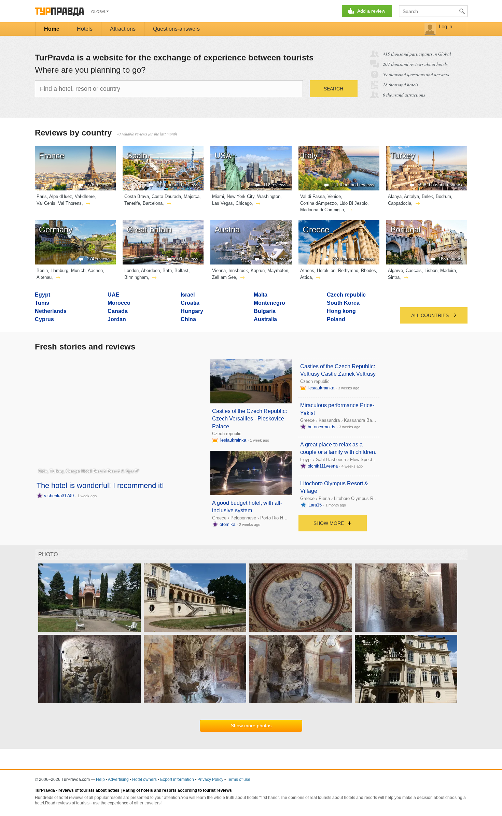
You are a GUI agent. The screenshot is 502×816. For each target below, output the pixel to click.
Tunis (42, 303)
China (188, 319)
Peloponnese (243, 517)
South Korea (343, 303)
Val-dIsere (85, 196)
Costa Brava (136, 196)
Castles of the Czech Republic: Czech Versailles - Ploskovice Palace (249, 418)
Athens (307, 270)
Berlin (42, 270)
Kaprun (258, 270)
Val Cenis (46, 203)
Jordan (117, 319)
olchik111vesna (323, 466)
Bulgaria (265, 311)
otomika (227, 524)
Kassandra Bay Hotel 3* (367, 420)
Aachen (95, 270)
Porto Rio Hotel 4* (278, 517)
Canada (118, 311)
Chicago (244, 203)
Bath (167, 270)
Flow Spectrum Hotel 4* (373, 459)
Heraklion (326, 270)
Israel (188, 295)
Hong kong (341, 311)
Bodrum (443, 196)
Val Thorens (70, 203)
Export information (177, 779)
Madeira (448, 270)
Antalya (411, 196)
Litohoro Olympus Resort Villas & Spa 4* (374, 498)
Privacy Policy (210, 779)
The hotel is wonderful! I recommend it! (100, 485)
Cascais (414, 270)
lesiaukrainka (233, 440)
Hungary (192, 311)
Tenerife (132, 203)
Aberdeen (150, 270)
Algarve (395, 270)
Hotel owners (144, 779)
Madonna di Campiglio (322, 209)
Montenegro (269, 303)
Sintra (394, 277)
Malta (260, 295)
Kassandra (329, 420)
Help (100, 779)
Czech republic (346, 295)
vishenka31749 (59, 495)
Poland (336, 319)
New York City (240, 196)
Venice (334, 196)
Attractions (123, 29)
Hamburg (59, 270)
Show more (329, 523)
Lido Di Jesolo (353, 203)
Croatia (190, 303)
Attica (306, 277)
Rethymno (348, 270)
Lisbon (430, 270)
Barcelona (153, 203)
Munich (78, 270)
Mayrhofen (277, 270)
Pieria (324, 498)
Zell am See (224, 277)
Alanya (395, 196)
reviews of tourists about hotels (89, 790)
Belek (427, 196)
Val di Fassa (312, 196)
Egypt (42, 295)
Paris (42, 196)
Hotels (85, 29)
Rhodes (368, 270)
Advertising (118, 779)
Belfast (182, 270)
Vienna (219, 270)
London (131, 270)
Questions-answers (176, 29)
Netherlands (51, 311)
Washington (268, 196)
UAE (114, 295)
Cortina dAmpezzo (318, 203)
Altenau (44, 277)
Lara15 (315, 504)
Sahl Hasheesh (331, 459)
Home (51, 29)
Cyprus (44, 319)
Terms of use (238, 779)
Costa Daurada (166, 196)
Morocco (119, 303)
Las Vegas (222, 203)
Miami (218, 196)
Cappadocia (399, 203)
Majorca (191, 196)
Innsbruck (238, 270)
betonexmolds (321, 426)
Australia (265, 319)
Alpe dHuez (60, 196)
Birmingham (136, 277)
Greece (219, 517)
